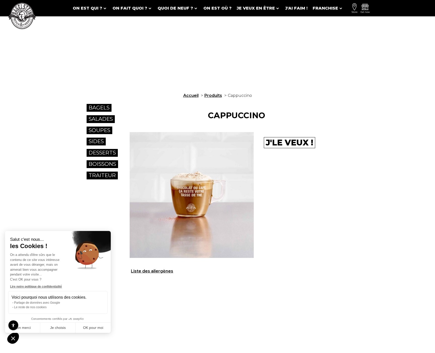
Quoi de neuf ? (175, 8)
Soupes (99, 130)
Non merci (22, 328)
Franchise (325, 8)
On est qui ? (87, 8)
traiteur (102, 175)
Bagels (99, 107)
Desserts (102, 152)
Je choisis (58, 328)
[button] (13, 338)
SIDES (96, 141)
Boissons (102, 164)
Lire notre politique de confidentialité (36, 286)
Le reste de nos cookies (30, 307)
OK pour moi (93, 328)
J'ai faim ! (296, 8)
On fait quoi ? (130, 8)
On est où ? (217, 8)
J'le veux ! (289, 142)
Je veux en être (256, 8)
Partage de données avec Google (37, 302)
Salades (101, 119)
